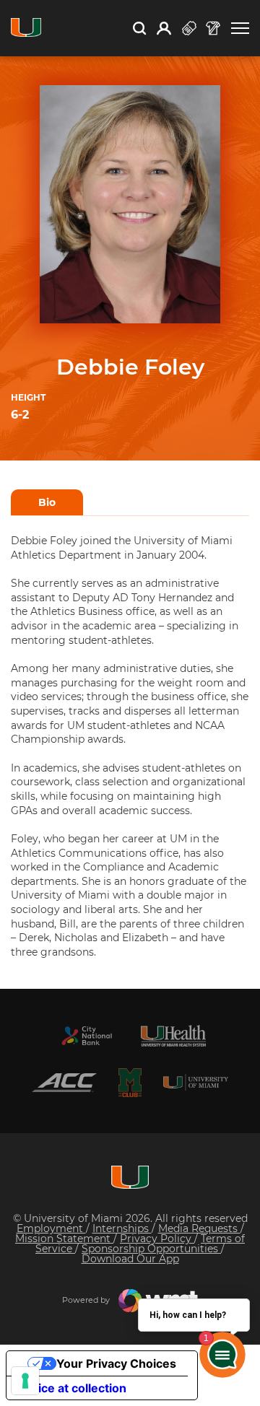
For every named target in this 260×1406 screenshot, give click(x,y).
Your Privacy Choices (116, 1363)
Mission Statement (64, 1238)
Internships (122, 1228)
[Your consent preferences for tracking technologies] (25, 1380)
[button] (240, 28)
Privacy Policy (157, 1238)
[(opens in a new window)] (86, 1036)
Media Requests (199, 1228)
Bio (47, 502)
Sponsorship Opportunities (151, 1248)
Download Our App (130, 1258)
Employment (51, 1228)
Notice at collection (72, 1388)
